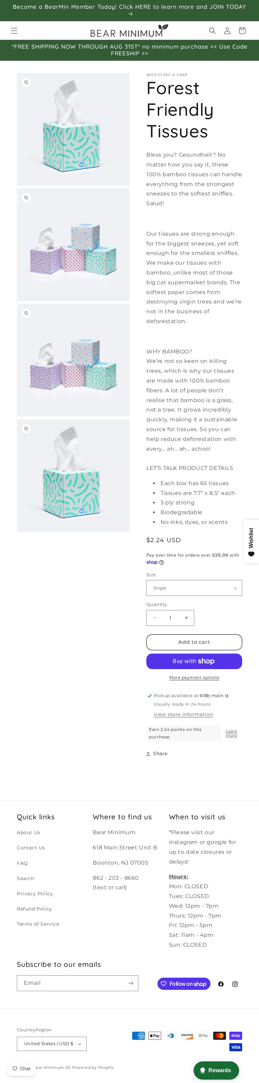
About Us (28, 832)
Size (151, 574)
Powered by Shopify (93, 1067)
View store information (183, 714)
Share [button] (160, 753)
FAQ (22, 863)
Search (25, 878)
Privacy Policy (35, 894)
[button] (14, 30)
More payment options (194, 677)
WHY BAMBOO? (169, 351)
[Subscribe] (130, 983)
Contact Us (31, 848)
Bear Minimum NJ (52, 1067)
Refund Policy (34, 909)
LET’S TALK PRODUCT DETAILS (189, 468)
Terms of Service (38, 924)
